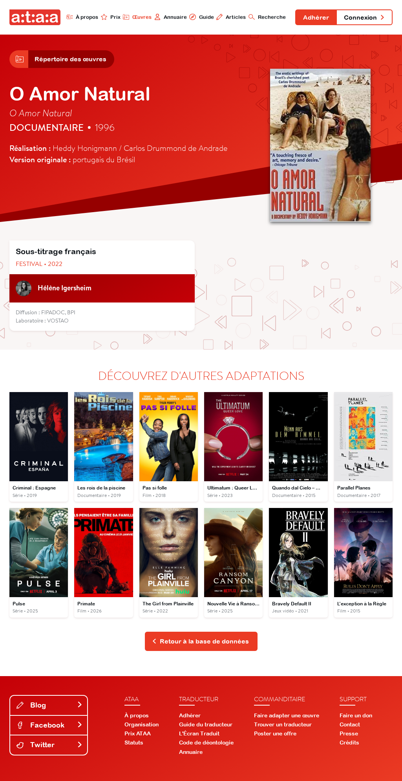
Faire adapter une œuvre (286, 715)
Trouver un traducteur (283, 724)
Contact (350, 724)
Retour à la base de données (204, 641)
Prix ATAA (137, 733)
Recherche (272, 17)
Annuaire (175, 17)
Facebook (46, 725)
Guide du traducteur (205, 724)
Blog (37, 705)
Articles (236, 17)
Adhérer (316, 17)
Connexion (360, 17)
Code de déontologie (206, 742)
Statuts (133, 742)
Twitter (41, 745)
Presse (349, 733)
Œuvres (142, 17)
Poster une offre (275, 733)
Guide (206, 17)
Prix (115, 17)
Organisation (141, 724)
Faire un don (356, 715)
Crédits (349, 742)
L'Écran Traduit (199, 733)
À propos (87, 17)
